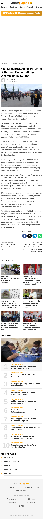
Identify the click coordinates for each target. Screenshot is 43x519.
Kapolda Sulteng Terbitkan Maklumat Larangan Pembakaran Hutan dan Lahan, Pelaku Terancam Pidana (32, 280)
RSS (22, 506)
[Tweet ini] (29, 236)
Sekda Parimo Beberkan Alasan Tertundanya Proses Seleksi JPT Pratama (32, 304)
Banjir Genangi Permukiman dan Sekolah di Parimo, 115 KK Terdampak (10, 279)
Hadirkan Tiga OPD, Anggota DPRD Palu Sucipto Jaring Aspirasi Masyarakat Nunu (31, 326)
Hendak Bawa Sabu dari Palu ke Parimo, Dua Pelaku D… (23, 393)
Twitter (33, 499)
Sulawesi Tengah (17, 364)
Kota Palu (8, 458)
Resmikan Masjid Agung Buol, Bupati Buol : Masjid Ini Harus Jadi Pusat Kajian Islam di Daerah (32, 247)
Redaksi (11, 487)
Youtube (32, 502)
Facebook (12, 499)
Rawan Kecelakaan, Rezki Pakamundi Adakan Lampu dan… (25, 428)
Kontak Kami (21, 491)
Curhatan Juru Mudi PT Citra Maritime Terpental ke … (25, 376)
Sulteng (7, 466)
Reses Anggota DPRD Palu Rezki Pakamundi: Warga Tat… (23, 420)
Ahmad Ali (8, 473)
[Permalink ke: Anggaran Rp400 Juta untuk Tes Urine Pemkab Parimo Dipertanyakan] (21, 350)
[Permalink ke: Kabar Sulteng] (3, 80)
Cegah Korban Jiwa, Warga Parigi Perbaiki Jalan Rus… (23, 446)
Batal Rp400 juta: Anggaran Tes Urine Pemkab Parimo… (25, 385)
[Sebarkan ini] (24, 236)
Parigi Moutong (10, 469)
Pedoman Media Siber (32, 487)
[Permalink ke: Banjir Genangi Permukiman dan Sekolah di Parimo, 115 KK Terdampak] (10, 269)
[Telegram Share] (34, 236)
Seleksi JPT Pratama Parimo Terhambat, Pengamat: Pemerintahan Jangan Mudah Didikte (10, 304)
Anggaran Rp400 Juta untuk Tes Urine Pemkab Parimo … (23, 367)
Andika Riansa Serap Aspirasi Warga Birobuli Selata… (24, 402)
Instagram (12, 502)
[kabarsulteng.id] (21, 3)
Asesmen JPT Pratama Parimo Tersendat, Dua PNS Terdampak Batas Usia (9, 326)
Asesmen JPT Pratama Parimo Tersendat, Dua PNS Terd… (22, 437)
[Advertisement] (21, 38)
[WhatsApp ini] (40, 236)
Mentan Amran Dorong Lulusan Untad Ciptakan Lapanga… (25, 411)
